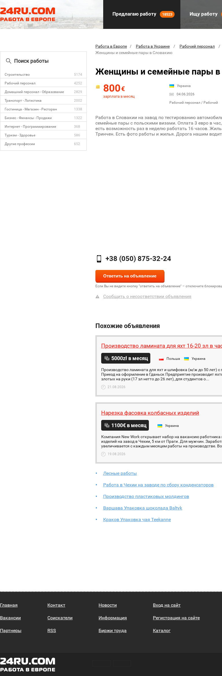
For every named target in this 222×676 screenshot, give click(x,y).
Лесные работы (120, 473)
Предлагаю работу (141, 14)
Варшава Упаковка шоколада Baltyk (142, 508)
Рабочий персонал (20, 83)
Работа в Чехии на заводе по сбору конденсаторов (158, 485)
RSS (51, 630)
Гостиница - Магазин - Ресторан (31, 109)
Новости (108, 605)
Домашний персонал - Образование (34, 92)
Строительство (17, 75)
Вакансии (10, 618)
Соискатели (60, 618)
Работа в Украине (153, 46)
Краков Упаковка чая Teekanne (137, 519)
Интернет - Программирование (30, 127)
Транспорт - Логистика (23, 101)
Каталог (162, 630)
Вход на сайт (167, 605)
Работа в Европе (111, 46)
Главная (9, 605)
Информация (113, 618)
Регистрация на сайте (176, 618)
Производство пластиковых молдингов (146, 496)
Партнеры (10, 630)
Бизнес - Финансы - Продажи (28, 118)
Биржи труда (113, 630)
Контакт (56, 605)
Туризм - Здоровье (20, 135)
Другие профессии (20, 144)
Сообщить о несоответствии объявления (147, 296)
